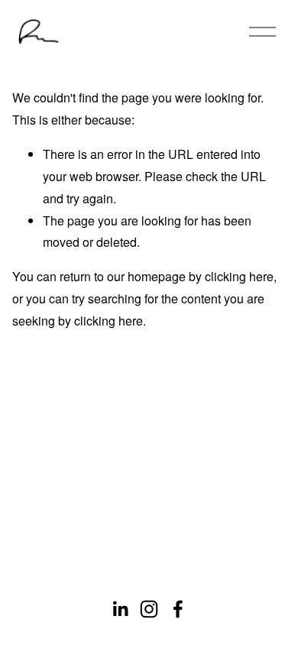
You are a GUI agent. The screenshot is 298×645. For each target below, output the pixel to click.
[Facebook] (178, 609)
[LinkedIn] (120, 609)
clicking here (239, 276)
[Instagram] (149, 609)
